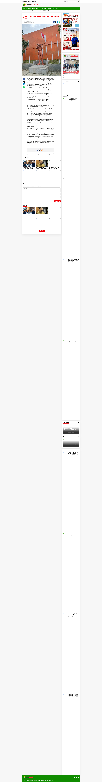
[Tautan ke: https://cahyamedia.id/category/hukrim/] (78, 437)
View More (42, 230)
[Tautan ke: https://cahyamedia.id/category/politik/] (78, 422)
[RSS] (42, 150)
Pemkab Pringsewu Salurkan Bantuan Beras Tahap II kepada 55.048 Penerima (70, 95)
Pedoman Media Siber (44, 780)
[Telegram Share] (57, 22)
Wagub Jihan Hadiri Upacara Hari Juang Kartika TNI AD (33, 154)
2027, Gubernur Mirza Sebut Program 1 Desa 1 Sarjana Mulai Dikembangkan (54, 179)
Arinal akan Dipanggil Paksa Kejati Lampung (48, 154)
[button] (79, 1)
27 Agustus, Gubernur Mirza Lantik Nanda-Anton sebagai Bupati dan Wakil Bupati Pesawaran (73, 695)
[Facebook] (38, 150)
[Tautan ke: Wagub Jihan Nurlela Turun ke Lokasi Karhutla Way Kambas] (65, 218)
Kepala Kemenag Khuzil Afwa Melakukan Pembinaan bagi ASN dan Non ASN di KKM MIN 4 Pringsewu (73, 614)
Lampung (29, 22)
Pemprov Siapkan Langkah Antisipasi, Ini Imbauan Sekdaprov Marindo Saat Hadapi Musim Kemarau (41, 168)
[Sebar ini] (54, 22)
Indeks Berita (51, 780)
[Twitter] (40, 150)
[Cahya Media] (30, 4)
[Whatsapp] (59, 22)
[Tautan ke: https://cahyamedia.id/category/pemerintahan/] (78, 81)
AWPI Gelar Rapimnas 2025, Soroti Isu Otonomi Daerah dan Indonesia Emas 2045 (73, 534)
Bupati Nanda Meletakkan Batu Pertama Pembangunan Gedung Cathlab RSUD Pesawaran (41, 179)
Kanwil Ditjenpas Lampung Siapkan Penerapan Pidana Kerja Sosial (71, 442)
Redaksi (39, 780)
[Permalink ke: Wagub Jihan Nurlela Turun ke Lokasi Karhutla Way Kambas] (55, 163)
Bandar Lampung (25, 22)
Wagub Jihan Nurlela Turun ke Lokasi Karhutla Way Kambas (54, 168)
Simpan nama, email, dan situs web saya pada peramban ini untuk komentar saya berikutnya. (38, 199)
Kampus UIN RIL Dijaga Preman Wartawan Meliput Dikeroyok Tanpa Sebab (28, 168)
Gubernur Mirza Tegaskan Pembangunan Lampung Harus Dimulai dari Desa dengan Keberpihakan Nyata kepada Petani (71, 429)
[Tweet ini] (56, 22)
